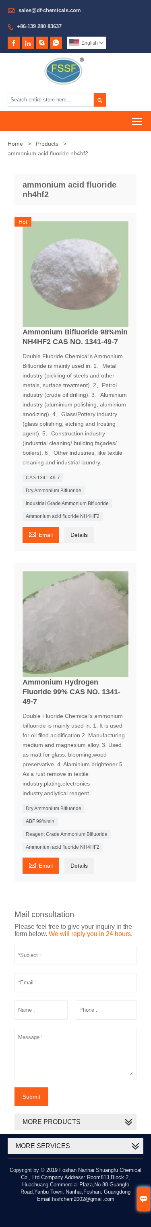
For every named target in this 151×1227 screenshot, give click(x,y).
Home (15, 143)
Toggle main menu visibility (137, 121)
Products (47, 143)
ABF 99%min (40, 821)
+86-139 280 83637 (39, 26)
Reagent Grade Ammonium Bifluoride (67, 834)
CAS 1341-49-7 (43, 477)
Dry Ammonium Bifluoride (53, 490)
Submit (31, 1096)
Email (41, 534)
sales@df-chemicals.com (50, 10)
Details (79, 535)
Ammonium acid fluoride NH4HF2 (62, 516)
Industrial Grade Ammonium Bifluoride (67, 503)
